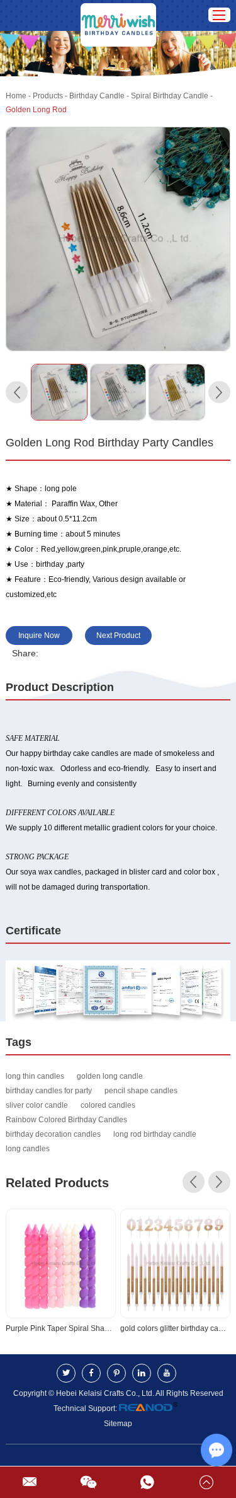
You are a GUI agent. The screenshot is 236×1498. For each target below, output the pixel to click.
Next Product (118, 635)
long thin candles (35, 1076)
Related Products (57, 1183)
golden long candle (110, 1076)
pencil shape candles (140, 1090)
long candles (28, 1148)
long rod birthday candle (154, 1134)
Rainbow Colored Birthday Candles (66, 1119)
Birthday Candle (97, 95)
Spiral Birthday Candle (169, 95)
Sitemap (118, 1423)
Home (16, 95)
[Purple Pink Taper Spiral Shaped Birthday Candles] (61, 1264)
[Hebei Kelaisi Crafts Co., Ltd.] (118, 15)
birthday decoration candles (53, 1134)
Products (48, 95)
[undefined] (118, 239)
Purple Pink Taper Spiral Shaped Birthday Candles (61, 1328)
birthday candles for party (49, 1090)
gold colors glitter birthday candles (175, 1328)
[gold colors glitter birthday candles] (175, 1264)
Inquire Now (39, 635)
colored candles (108, 1105)
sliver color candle (37, 1105)
